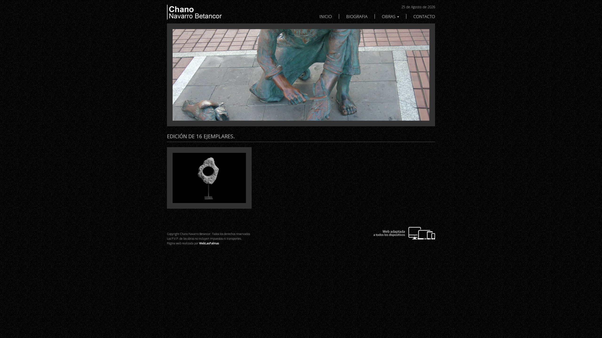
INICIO (325, 16)
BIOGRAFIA (357, 16)
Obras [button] (389, 16)
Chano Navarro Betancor (209, 12)
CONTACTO (424, 16)
